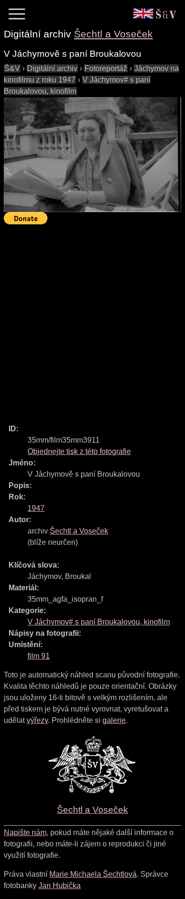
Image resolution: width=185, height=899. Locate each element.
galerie (114, 720)
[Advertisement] (92, 320)
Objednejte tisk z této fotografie (79, 451)
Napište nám (25, 832)
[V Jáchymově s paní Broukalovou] (92, 155)
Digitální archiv (52, 68)
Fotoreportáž (105, 68)
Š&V (12, 68)
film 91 (39, 656)
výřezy (37, 720)
